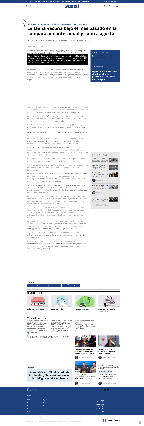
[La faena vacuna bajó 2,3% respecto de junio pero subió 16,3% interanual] (61, 325)
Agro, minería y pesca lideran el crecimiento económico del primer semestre (98, 168)
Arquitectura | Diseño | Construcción (107, 310)
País (44, 406)
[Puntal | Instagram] (105, 390)
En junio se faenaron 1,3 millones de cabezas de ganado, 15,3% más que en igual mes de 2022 (37, 330)
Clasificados (85, 1)
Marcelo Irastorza (102, 180)
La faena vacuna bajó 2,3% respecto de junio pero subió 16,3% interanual (61, 329)
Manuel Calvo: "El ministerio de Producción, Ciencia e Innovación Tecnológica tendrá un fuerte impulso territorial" (49, 377)
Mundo (61, 399)
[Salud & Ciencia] (61, 301)
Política (29, 412)
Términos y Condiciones (32, 417)
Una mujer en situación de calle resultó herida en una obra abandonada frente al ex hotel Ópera (100, 161)
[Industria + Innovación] (37, 301)
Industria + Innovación (35, 309)
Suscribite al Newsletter (100, 401)
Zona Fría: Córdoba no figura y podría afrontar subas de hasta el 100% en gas (100, 174)
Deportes (51, 1)
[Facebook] (24, 20)
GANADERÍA (30, 331)
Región (45, 1)
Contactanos (100, 404)
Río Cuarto (38, 1)
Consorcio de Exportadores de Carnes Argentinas (44, 286)
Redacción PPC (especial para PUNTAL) (102, 205)
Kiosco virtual (76, 1)
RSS (103, 411)
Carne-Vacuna (74, 286)
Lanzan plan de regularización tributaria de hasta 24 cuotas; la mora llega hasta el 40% (85, 378)
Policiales (58, 1)
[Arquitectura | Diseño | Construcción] (109, 301)
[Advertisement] (74, 92)
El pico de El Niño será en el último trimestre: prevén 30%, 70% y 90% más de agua (104, 75)
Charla (100, 346)
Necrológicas (46, 409)
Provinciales (31, 367)
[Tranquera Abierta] (85, 301)
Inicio (31, 1)
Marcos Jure (101, 192)
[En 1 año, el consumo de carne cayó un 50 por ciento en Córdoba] (85, 322)
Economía (77, 371)
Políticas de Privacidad (43, 417)
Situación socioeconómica (105, 371)
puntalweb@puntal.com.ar (76, 421)
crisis (76, 331)
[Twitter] (24, 24)
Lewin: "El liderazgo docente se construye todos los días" (107, 351)
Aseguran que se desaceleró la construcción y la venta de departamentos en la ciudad (100, 186)
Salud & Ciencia (57, 309)
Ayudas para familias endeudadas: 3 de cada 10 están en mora (107, 377)
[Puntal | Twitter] (113, 7)
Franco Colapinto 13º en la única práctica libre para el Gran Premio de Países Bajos (100, 200)
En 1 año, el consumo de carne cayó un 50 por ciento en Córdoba (85, 326)
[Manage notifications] (140, 422)
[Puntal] (32, 391)
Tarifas (77, 346)
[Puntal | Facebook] (109, 7)
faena (64, 286)
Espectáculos (66, 1)
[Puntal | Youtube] (117, 7)
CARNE (52, 331)
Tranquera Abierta (82, 309)
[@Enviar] (24, 27)
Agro (60, 402)
